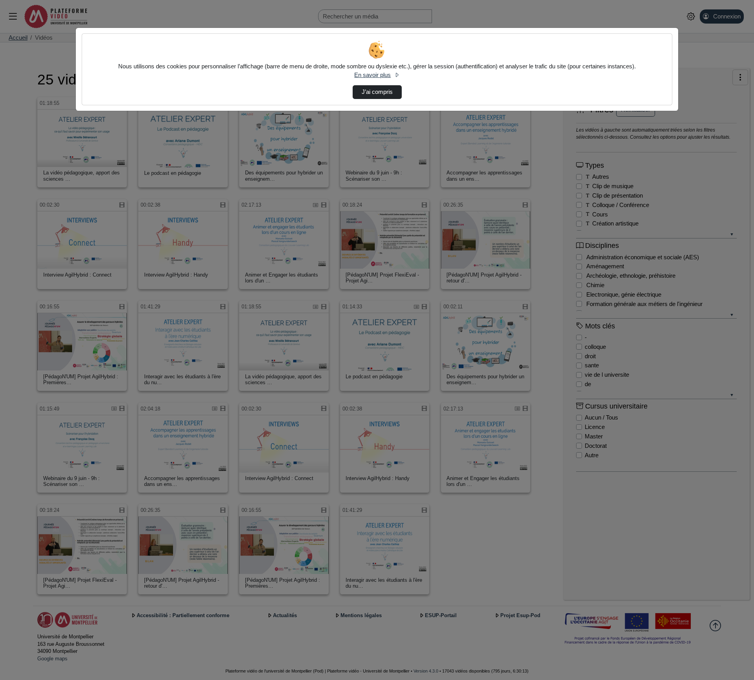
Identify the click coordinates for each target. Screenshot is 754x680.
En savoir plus (372, 75)
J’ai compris (377, 92)
